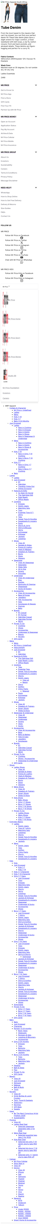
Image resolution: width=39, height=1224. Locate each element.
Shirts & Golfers (24, 922)
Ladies (16, 412)
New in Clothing (24, 428)
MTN (20, 1200)
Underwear (18, 576)
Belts (20, 608)
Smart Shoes (23, 708)
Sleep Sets (22, 567)
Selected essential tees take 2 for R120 (27, 1136)
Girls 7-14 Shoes (25, 806)
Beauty (21, 634)
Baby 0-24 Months (21, 421)
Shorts (21, 676)
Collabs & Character (18, 408)
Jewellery (22, 597)
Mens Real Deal (20, 1133)
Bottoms (21, 1048)
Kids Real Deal (20, 1139)
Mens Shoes (19, 787)
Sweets (17, 1109)
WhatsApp (5, 192)
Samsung (22, 1176)
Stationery (18, 1102)
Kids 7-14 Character (22, 874)
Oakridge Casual (25, 617)
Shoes (16, 541)
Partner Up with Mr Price (11, 110)
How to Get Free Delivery (11, 200)
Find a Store (6, 98)
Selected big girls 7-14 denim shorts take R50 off (27, 1144)
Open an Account (8, 122)
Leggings (22, 539)
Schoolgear (18, 1004)
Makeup (17, 1085)
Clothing (17, 502)
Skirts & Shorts (24, 954)
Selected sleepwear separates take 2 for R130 (26, 1128)
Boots (20, 554)
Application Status (8, 125)
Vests (20, 724)
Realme (21, 1196)
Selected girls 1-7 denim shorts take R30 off (28, 1156)
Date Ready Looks (25, 660)
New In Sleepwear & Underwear (26, 437)
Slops (20, 556)
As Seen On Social (25, 493)
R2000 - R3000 (24, 1213)
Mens (16, 414)
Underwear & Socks (26, 904)
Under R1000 (23, 1209)
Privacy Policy (6, 177)
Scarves (21, 606)
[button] (19, 85)
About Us (5, 157)
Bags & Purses (24, 595)
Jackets (21, 536)
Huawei (21, 1179)
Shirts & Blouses (24, 528)
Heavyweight (19, 647)
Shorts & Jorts (24, 525)
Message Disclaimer (9, 181)
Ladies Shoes (19, 767)
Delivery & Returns (8, 204)
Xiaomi (21, 1194)
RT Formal (22, 615)
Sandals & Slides (25, 545)
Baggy (25, 682)
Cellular (13, 1159)
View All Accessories (26, 593)
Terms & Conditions (9, 173)
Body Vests (22, 1031)
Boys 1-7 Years (20, 911)
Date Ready (23, 497)
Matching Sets (24, 508)
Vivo (20, 1192)
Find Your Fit (6, 106)
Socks (20, 726)
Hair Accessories (25, 600)
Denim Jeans (23, 506)
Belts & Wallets (24, 734)
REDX (20, 621)
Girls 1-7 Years (20, 876)
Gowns (21, 571)
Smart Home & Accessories (25, 1220)
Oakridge (22, 484)
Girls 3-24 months (21, 1041)
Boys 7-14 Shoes (25, 809)
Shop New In (19, 1163)
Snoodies (22, 573)
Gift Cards (5, 102)
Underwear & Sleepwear (28, 632)
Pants (20, 523)
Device (17, 1168)
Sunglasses (22, 741)
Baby (16, 473)
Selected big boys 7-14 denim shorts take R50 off (27, 1150)
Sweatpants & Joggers (27, 521)
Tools (16, 1089)
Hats (20, 602)
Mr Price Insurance (8, 145)
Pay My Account (7, 129)
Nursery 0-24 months (22, 1028)
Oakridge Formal (25, 619)
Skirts (20, 530)
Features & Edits (20, 491)
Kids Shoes (18, 798)
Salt (19, 1174)
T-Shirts (21, 915)
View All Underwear (26, 578)
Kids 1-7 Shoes (24, 817)
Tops (20, 510)
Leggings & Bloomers (27, 1037)
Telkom (21, 1205)
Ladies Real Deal (20, 1124)
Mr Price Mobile (7, 141)
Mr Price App (6, 94)
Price (16, 1207)
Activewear (22, 532)
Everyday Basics (16, 822)
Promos (13, 1120)
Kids (11, 861)
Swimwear (27, 957)
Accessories (19, 591)
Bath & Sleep (19, 1068)
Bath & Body (19, 1087)
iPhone (21, 1172)
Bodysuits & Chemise (26, 584)
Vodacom (22, 1203)
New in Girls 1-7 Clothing (24, 466)
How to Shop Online (9, 196)
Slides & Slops (24, 711)
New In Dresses (24, 430)
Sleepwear (18, 560)
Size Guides (6, 208)
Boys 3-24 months (21, 1055)
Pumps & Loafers (25, 547)
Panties (21, 582)
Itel (19, 1187)
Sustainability (6, 165)
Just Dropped (15, 423)
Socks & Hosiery (25, 589)
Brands (17, 610)
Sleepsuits (22, 1033)
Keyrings (17, 1105)
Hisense (21, 1181)
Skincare (17, 1083)
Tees (20, 517)
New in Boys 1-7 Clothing (24, 470)
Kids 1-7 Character (21, 872)
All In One (22, 569)
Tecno (20, 1185)
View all (26, 680)
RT (19, 482)
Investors (5, 161)
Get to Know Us (7, 90)
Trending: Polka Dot (26, 486)
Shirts (20, 684)
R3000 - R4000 (24, 1216)
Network (17, 1198)
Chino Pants (23, 689)
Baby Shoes (23, 800)
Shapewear (22, 586)
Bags (20, 732)
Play (15, 1070)
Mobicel (21, 1183)
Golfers (21, 687)
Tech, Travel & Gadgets (23, 1100)
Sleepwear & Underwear (24, 713)
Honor (20, 1190)
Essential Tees (24, 669)
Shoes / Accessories (26, 758)
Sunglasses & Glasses (27, 604)
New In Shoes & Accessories (24, 448)
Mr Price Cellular (7, 137)
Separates (22, 565)
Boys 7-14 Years (20, 974)
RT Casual (22, 613)
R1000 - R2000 (24, 1211)
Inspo (12, 1111)
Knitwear (21, 534)
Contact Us (5, 216)
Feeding (17, 1065)
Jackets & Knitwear (26, 898)
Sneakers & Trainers (26, 552)
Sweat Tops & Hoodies (27, 519)
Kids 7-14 (18, 417)
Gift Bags (18, 1107)
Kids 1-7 (17, 419)
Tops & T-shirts (24, 828)
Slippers (21, 558)
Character (18, 1026)
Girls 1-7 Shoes (24, 802)
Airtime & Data (7, 133)
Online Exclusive (25, 488)
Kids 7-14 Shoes (24, 819)
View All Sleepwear (26, 562)
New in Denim (24, 432)
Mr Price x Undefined (22, 410)
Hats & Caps (23, 737)
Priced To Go (19, 623)
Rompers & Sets (24, 1035)
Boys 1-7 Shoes (24, 804)
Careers (4, 169)
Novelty (21, 637)
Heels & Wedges (24, 549)
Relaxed (26, 691)
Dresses (21, 504)
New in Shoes (23, 434)
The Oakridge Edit (25, 495)
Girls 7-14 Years (20, 941)
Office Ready (23, 499)
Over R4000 (23, 1218)
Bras (20, 580)
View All (21, 543)
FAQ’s (3, 212)
